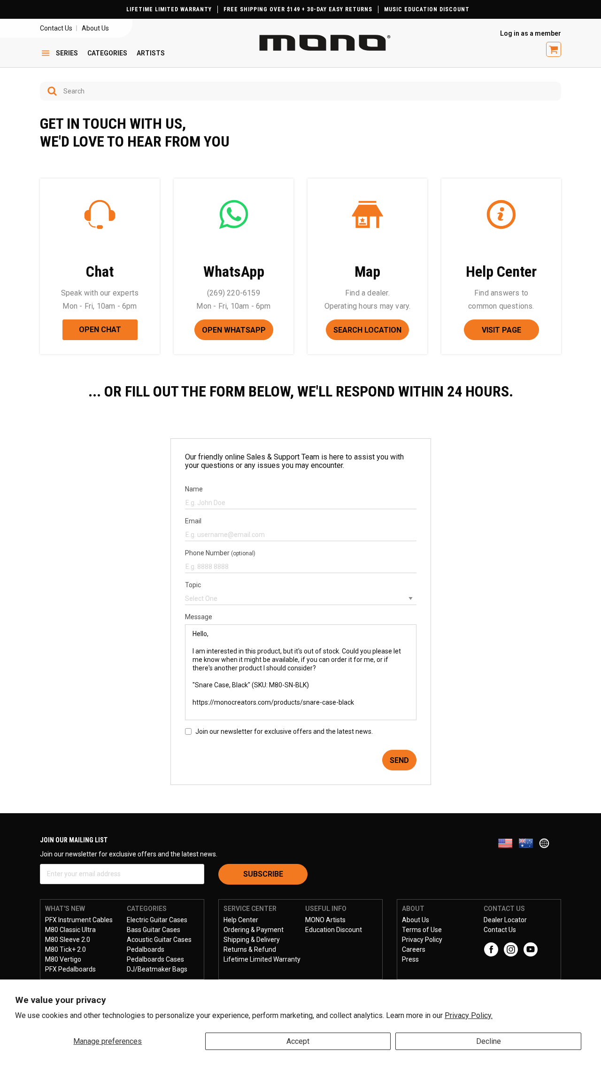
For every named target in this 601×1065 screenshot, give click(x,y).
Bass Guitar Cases (153, 929)
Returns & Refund (249, 949)
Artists (151, 53)
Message (198, 617)
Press (410, 959)
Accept (297, 1041)
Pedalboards (145, 949)
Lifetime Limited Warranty (261, 959)
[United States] (508, 843)
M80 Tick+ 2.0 (65, 949)
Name (194, 489)
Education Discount (333, 929)
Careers (413, 949)
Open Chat (100, 329)
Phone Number (220, 553)
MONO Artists (325, 920)
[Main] (324, 42)
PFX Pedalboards (70, 969)
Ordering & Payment (253, 929)
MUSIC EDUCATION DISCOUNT (427, 9)
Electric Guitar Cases (157, 920)
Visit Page (501, 330)
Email (193, 521)
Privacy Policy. (469, 1015)
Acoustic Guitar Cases (159, 939)
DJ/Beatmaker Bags (157, 969)
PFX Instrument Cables (79, 920)
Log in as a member (530, 33)
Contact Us (56, 28)
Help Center (240, 920)
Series (67, 53)
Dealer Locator (505, 920)
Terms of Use (422, 929)
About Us (95, 28)
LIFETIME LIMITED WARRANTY (169, 9)
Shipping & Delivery (251, 939)
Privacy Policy (422, 939)
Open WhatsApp (234, 330)
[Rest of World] (546, 843)
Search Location (367, 330)
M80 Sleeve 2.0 (67, 939)
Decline (488, 1041)
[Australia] (528, 843)
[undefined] (49, 91)
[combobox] (300, 91)
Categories (107, 53)
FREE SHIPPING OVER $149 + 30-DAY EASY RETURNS (297, 9)
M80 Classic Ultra (70, 929)
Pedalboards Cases (155, 959)
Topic (193, 585)
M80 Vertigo (63, 959)
